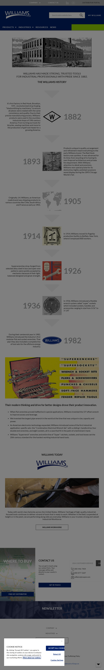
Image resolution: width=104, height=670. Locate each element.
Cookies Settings (57, 660)
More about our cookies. (32, 658)
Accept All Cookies (57, 648)
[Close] (62, 641)
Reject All (57, 654)
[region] (34, 652)
